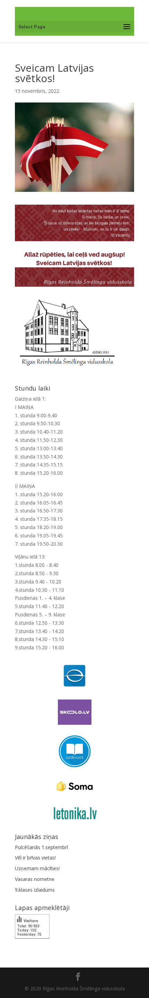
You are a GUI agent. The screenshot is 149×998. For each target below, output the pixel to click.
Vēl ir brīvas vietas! (35, 857)
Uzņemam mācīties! (37, 868)
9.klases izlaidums (35, 889)
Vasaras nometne (34, 879)
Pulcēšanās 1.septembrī (41, 847)
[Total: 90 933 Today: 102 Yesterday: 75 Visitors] (32, 943)
